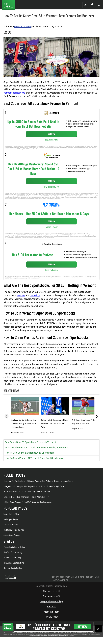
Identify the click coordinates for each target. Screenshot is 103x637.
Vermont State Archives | (12, 21)
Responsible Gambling (51, 601)
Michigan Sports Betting (13, 568)
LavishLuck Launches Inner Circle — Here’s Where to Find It (26, 496)
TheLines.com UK (51, 591)
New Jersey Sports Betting (14, 562)
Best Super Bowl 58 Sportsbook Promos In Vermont (30, 442)
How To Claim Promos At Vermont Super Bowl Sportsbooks (34, 458)
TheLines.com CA (51, 596)
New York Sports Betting (13, 552)
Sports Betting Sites (11, 513)
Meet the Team (51, 611)
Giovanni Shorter (22, 26)
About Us (51, 606)
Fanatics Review (51, 270)
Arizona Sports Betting (12, 557)
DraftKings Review (51, 186)
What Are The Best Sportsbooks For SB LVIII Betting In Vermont (36, 447)
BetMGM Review (51, 139)
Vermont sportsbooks (14, 92)
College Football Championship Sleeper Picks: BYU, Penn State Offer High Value (34, 486)
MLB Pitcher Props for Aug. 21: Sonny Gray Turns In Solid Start (27, 491)
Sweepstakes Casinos (12, 535)
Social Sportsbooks (11, 519)
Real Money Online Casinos (14, 529)
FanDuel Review (51, 226)
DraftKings (35, 295)
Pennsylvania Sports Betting (14, 546)
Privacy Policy (51, 617)
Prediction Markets (11, 524)
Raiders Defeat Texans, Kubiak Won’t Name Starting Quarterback (28, 502)
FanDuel (21, 295)
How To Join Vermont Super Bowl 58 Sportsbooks (29, 452)
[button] (79, 5)
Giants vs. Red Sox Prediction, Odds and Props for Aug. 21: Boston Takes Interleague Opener (38, 481)
